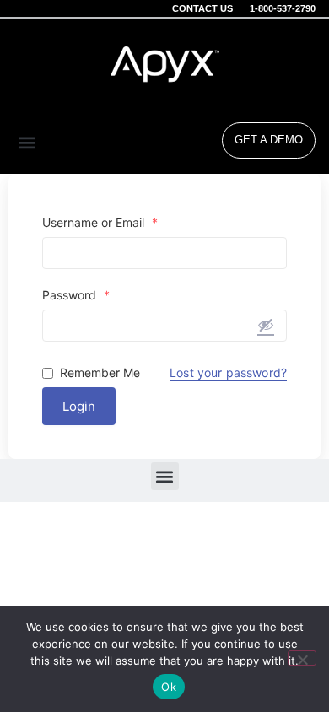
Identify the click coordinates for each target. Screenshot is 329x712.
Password (76, 295)
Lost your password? (228, 373)
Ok (168, 686)
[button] (27, 142)
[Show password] (265, 324)
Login (78, 406)
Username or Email (100, 223)
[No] (302, 658)
